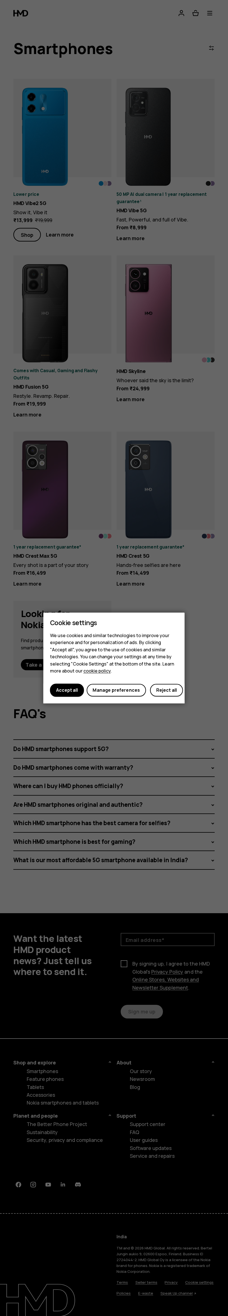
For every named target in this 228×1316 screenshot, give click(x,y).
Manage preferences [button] (116, 690)
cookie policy (97, 671)
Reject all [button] (166, 690)
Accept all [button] (67, 690)
